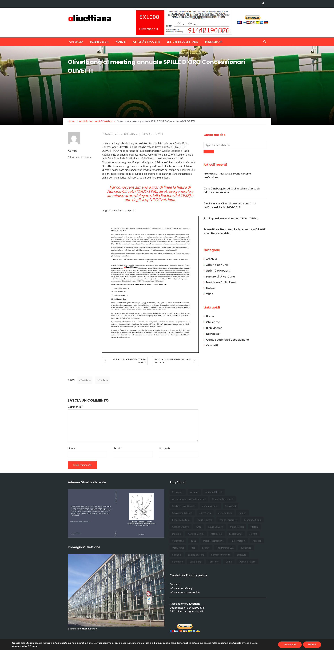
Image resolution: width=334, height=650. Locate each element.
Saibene (176, 554)
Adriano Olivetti (213, 491)
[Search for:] (235, 145)
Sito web (164, 448)
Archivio (109, 134)
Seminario (177, 561)
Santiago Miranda (220, 554)
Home (210, 316)
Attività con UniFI (217, 265)
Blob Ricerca (99, 41)
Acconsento (289, 644)
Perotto (256, 540)
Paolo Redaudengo (213, 540)
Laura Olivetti (215, 526)
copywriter (205, 512)
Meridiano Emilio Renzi (221, 282)
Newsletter (213, 334)
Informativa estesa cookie (185, 592)
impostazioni (225, 643)
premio (206, 547)
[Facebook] (263, 4)
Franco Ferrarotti (228, 519)
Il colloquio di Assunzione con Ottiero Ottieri (231, 218)
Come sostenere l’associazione (227, 340)
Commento (75, 406)
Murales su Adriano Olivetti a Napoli (129, 361)
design (242, 512)
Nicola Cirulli (235, 533)
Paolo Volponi (238, 540)
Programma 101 (225, 547)
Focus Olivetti (204, 519)
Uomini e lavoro (247, 561)
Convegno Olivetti (182, 512)
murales (176, 533)
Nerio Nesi (216, 533)
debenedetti (225, 512)
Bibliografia (213, 41)
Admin (72, 151)
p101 (193, 540)
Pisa (193, 547)
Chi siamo (76, 41)
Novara (253, 533)
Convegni (230, 505)
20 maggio (177, 491)
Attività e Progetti (218, 270)
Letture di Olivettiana (182, 41)
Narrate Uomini (196, 533)
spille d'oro (102, 380)
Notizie (121, 41)
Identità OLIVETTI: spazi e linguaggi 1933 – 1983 (173, 361)
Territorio (213, 561)
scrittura (241, 554)
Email (118, 448)
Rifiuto (312, 644)
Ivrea (198, 526)
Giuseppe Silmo (252, 519)
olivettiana (85, 380)
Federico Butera (181, 519)
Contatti (212, 345)
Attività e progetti (146, 41)
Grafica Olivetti (180, 526)
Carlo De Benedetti (222, 498)
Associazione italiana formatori (188, 498)
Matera (255, 526)
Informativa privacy (181, 588)
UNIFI (229, 561)
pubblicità (246, 547)
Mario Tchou (237, 526)
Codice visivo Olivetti (183, 505)
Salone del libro (196, 554)
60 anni (194, 491)
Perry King (178, 547)
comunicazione (210, 505)
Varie (209, 294)
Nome (72, 448)
